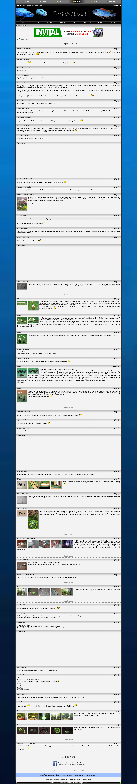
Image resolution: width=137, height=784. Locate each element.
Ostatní (113, 22)
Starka (19, 108)
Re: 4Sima (27, 48)
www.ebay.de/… (22, 70)
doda (18, 281)
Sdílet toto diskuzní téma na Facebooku (71, 763)
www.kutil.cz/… (78, 513)
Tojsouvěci (20, 420)
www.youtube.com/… (24, 685)
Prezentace (87, 22)
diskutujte (91, 775)
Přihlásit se (117, 5)
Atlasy (37, 22)
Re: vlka (23, 215)
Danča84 (19, 48)
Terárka (112, 2)
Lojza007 (19, 187)
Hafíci (27, 2)
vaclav (20, 179)
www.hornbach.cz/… (92, 513)
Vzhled (79, 782)
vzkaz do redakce (74, 775)
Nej (75, 22)
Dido (18, 471)
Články (49, 22)
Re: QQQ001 (24, 560)
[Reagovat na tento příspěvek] (115, 49)
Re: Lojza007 (25, 135)
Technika (25, 25)
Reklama (65, 782)
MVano (19, 299)
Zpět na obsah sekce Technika (62, 771)
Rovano (19, 428)
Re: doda (26, 237)
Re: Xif (22, 605)
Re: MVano (27, 358)
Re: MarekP (24, 228)
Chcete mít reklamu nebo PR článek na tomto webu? (63, 780)
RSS (61, 782)
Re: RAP (26, 59)
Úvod (24, 22)
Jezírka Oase (86, 780)
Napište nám (71, 782)
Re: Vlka (23, 711)
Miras (18, 667)
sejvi (18, 702)
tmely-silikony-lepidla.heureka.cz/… (32, 78)
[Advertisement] (68, 160)
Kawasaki (20, 411)
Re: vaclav (26, 349)
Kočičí (43, 2)
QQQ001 (19, 574)
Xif (17, 560)
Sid (18, 215)
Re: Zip (22, 613)
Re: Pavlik (25, 108)
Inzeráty (62, 22)
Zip (18, 605)
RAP (18, 75)
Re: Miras (23, 675)
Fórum (100, 22)
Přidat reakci (23, 39)
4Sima (19, 68)
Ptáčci (60, 2)
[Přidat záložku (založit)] (17, 783)
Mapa (76, 782)
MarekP (19, 237)
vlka (18, 228)
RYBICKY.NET (20, 5)
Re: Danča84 (26, 68)
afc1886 (20, 743)
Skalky (94, 2)
